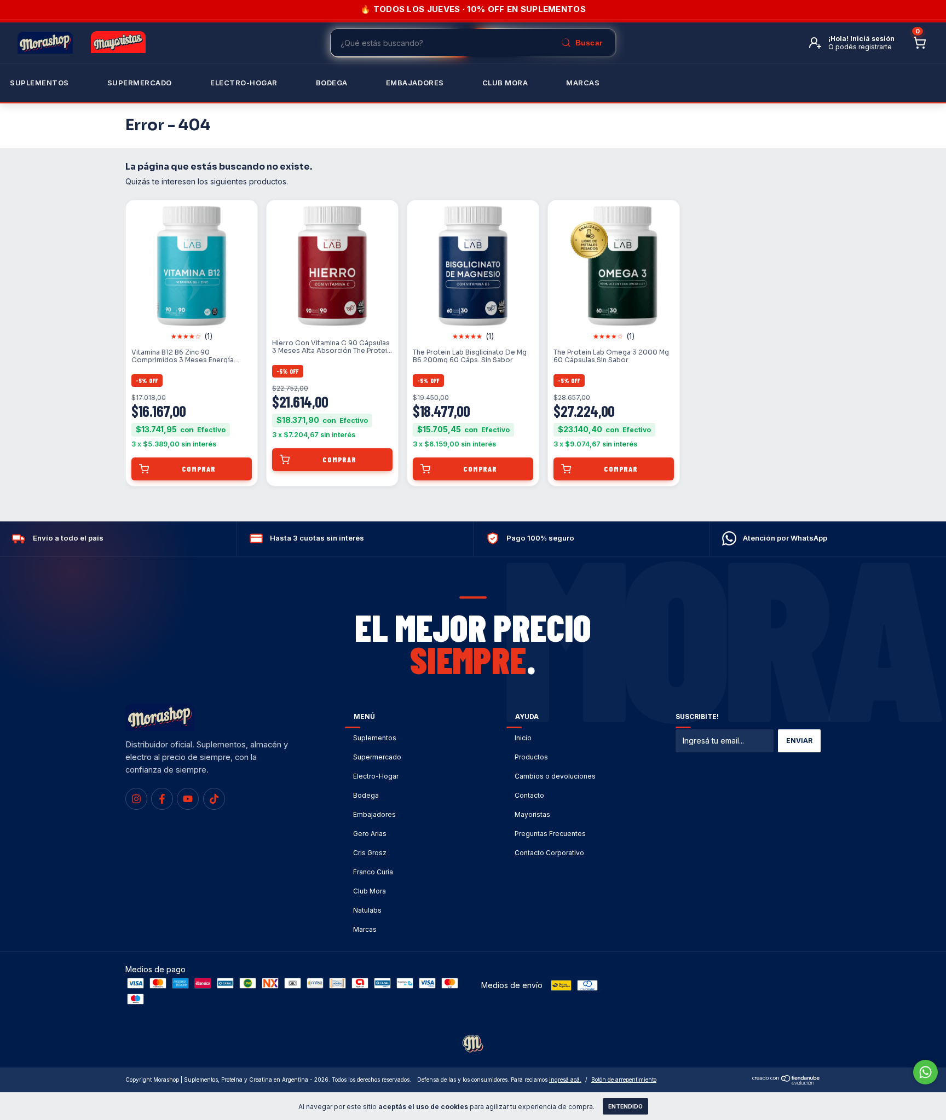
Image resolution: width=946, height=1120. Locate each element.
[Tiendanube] (786, 1082)
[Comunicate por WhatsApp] (925, 1072)
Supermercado (139, 82)
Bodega (332, 82)
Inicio (523, 738)
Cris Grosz (370, 853)
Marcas (582, 82)
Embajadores (374, 814)
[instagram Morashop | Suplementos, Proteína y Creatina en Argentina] (136, 799)
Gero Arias (370, 833)
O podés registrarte (860, 47)
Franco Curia (373, 872)
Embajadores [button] (415, 82)
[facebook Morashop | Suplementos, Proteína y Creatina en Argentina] (162, 799)
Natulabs (367, 910)
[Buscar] (581, 42)
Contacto (529, 795)
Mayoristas (532, 814)
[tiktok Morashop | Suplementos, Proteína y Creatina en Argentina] (214, 799)
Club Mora (505, 82)
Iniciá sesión (872, 38)
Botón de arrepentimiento (623, 1079)
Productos (531, 757)
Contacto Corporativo (549, 853)
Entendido (625, 1106)
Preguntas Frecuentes (550, 833)
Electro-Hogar (244, 82)
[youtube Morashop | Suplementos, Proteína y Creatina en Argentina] (188, 799)
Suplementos (39, 82)
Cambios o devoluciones (555, 776)
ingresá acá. (565, 1079)
